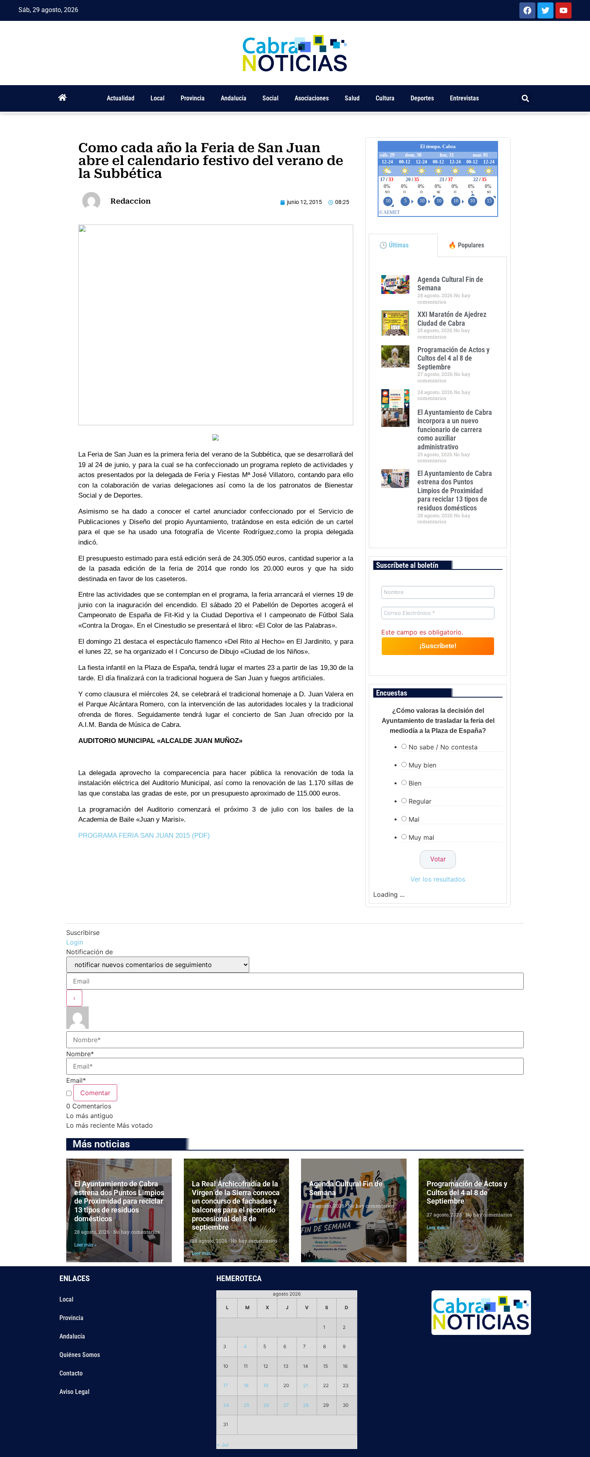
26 (266, 1405)
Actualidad (120, 98)
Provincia (193, 98)
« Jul (222, 1444)
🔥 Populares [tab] (466, 245)
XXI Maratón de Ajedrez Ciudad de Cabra (451, 318)
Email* (76, 1080)
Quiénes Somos (79, 1355)
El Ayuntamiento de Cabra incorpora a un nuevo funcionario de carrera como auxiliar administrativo (454, 429)
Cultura (385, 98)
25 (246, 1405)
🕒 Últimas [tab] (394, 245)
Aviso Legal (74, 1392)
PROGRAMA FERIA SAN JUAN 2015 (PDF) (144, 835)
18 (246, 1385)
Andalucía (233, 98)
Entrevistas (464, 98)
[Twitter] (545, 10)
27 (286, 1405)
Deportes (422, 98)
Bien (415, 783)
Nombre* (80, 1054)
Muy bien (422, 765)
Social (270, 98)
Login (74, 942)
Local (158, 98)
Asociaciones (312, 98)
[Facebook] (527, 10)
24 (226, 1405)
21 (305, 1385)
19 (265, 1385)
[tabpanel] (438, 402)
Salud (352, 98)
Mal (414, 819)
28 (306, 1405)
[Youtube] (563, 10)
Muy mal (421, 837)
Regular (420, 801)
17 (225, 1385)
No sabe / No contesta (443, 747)
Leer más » (85, 1245)
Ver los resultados (438, 879)
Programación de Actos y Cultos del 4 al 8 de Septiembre (453, 358)
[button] (525, 98)
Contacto (71, 1373)
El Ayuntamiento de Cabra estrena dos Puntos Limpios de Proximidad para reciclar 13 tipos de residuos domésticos (454, 490)
